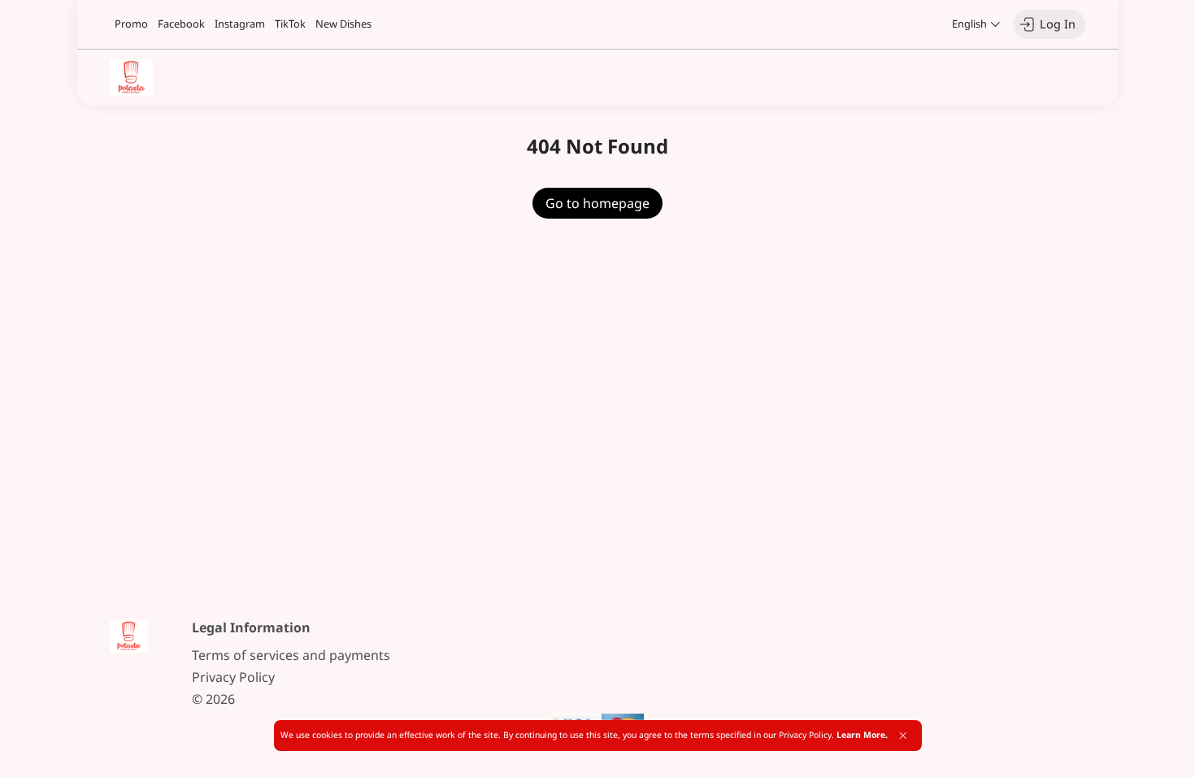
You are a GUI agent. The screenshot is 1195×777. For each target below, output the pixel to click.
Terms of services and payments (291, 655)
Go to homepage (597, 203)
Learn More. (862, 734)
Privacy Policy (233, 677)
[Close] (902, 735)
